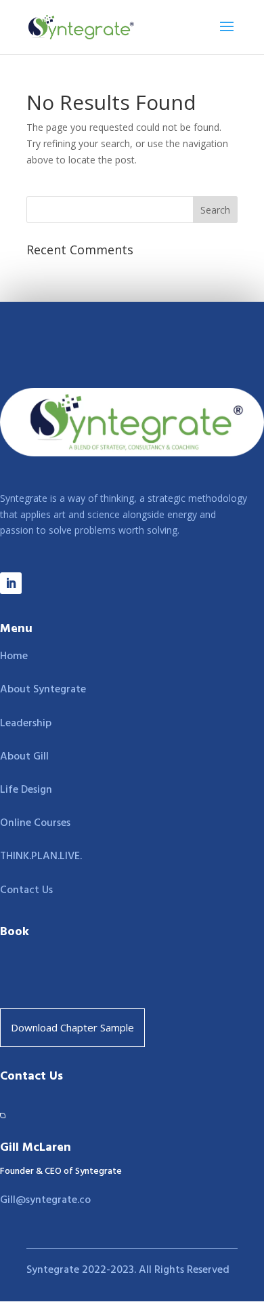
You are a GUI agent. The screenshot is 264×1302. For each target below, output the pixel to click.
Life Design (26, 790)
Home (14, 656)
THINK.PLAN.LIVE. (41, 856)
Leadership (25, 723)
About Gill (24, 757)
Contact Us (26, 890)
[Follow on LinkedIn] (11, 583)
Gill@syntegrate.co (45, 1200)
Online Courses (35, 823)
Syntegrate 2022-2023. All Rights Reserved (127, 1270)
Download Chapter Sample (72, 1027)
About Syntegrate (43, 689)
